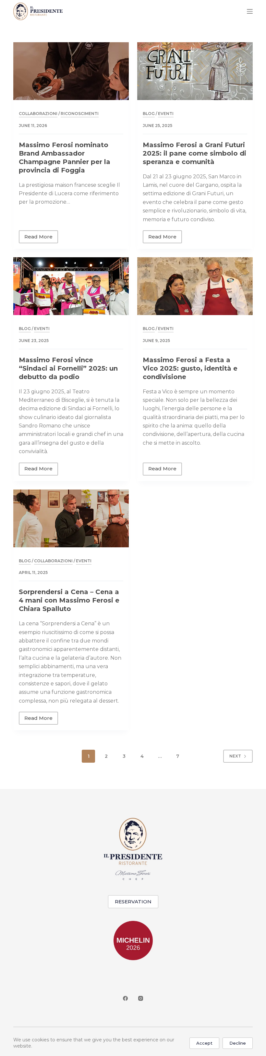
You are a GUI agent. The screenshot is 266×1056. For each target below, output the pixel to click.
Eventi (166, 113)
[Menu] (250, 11)
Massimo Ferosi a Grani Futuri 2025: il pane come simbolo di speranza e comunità (194, 153)
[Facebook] (125, 998)
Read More (41, 238)
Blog (149, 113)
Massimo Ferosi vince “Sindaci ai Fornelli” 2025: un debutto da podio (68, 368)
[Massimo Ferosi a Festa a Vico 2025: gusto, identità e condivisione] (195, 286)
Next (235, 756)
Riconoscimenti (80, 113)
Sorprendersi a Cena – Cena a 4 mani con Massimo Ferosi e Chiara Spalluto (69, 600)
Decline (237, 1043)
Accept (204, 1043)
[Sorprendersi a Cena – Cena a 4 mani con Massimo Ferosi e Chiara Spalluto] (71, 518)
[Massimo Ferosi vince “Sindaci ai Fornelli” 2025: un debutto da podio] (71, 286)
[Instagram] (140, 998)
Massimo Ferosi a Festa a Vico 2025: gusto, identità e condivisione (190, 368)
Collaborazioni (38, 113)
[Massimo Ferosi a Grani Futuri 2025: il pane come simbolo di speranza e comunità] (195, 71)
